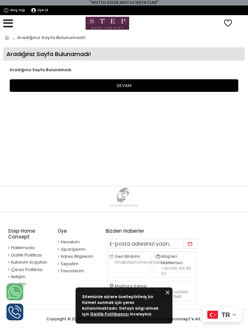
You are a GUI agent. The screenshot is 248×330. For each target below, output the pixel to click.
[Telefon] (14, 312)
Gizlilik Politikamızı (109, 314)
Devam (124, 85)
